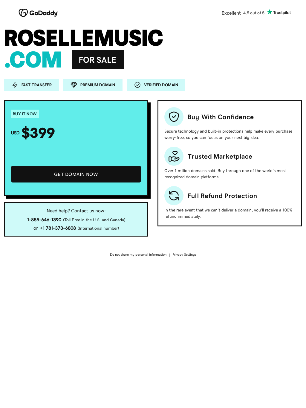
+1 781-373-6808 (58, 228)
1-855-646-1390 (44, 219)
